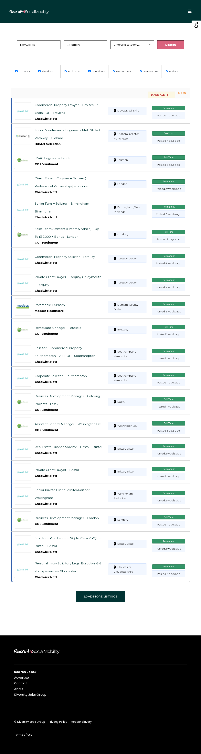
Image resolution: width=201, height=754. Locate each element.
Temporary (150, 71)
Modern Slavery (81, 722)
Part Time (98, 71)
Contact (20, 683)
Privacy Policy (58, 722)
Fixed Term (49, 71)
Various (173, 71)
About (19, 689)
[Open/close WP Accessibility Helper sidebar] (196, 25)
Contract (24, 71)
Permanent (123, 71)
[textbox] (132, 44)
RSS (183, 93)
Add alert (160, 94)
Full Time (73, 71)
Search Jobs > (25, 672)
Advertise (21, 677)
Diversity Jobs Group (30, 694)
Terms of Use (23, 735)
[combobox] (132, 44)
